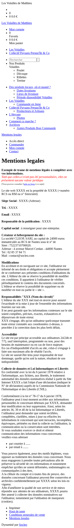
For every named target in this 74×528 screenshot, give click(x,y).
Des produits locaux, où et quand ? (30, 87)
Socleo (23, 524)
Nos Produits (17, 63)
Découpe (22, 73)
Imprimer (14, 508)
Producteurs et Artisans (30, 111)
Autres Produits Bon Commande (36, 128)
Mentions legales (12, 134)
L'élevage (15, 114)
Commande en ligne (29, 104)
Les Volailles (16, 49)
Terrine (21, 80)
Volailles (14, 66)
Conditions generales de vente (27, 514)
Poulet (20, 70)
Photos (21, 117)
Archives (14, 124)
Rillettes (21, 77)
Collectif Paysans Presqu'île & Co (29, 53)
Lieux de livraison (27, 94)
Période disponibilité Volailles (34, 97)
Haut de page (17, 511)
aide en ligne (29, 184)
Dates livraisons (26, 90)
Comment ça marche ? (22, 121)
